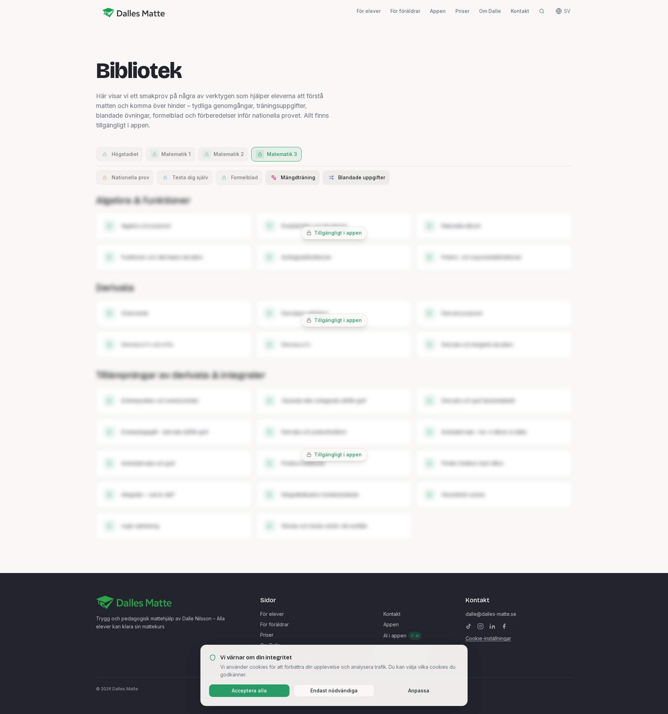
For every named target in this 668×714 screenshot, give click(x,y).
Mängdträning (298, 177)
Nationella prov (130, 177)
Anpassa (418, 690)
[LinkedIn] (492, 626)
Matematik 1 (176, 154)
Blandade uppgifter (361, 177)
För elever (369, 11)
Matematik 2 (229, 154)
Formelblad (244, 177)
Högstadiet (125, 154)
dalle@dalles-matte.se (491, 614)
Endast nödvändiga (334, 690)
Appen (438, 11)
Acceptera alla (249, 690)
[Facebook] (504, 626)
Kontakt (520, 11)
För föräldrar (405, 11)
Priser (462, 11)
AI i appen (401, 635)
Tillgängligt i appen (338, 233)
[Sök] (541, 11)
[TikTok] (469, 626)
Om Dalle (490, 11)
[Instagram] (480, 626)
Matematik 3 (282, 154)
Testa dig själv (190, 177)
